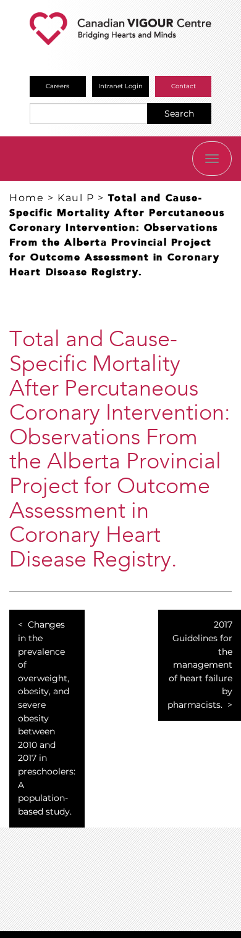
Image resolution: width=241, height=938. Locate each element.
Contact (183, 86)
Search (179, 113)
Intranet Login (120, 86)
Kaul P (76, 198)
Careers (57, 86)
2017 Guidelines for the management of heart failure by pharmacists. (199, 664)
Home (26, 198)
